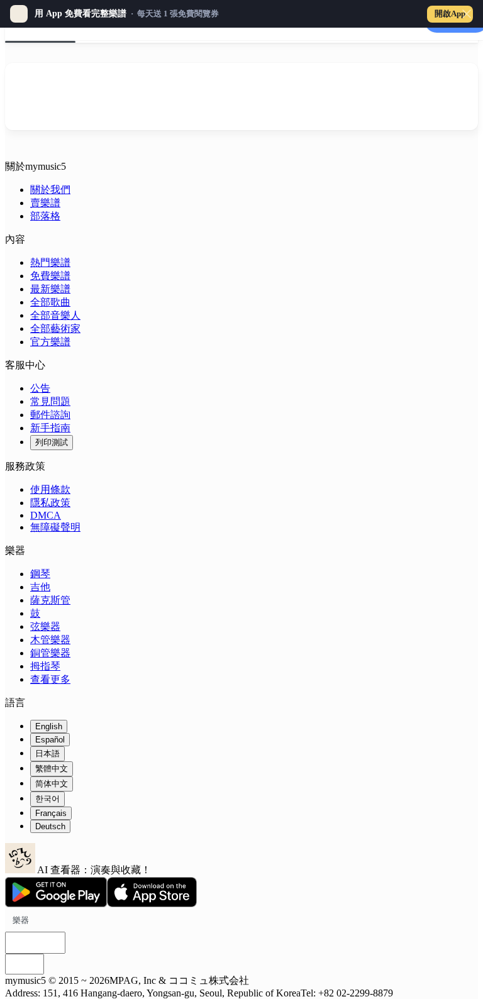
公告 (40, 388)
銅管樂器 (50, 653)
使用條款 (50, 489)
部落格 (45, 216)
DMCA (45, 515)
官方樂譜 (50, 341)
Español (50, 739)
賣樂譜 (45, 202)
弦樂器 (45, 626)
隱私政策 (50, 502)
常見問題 (50, 401)
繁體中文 (51, 768)
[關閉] (466, 14)
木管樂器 (50, 639)
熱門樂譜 (50, 262)
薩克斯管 (50, 600)
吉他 (40, 587)
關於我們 (50, 189)
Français (51, 813)
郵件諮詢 (50, 414)
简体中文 (51, 783)
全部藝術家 (55, 328)
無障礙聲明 (55, 527)
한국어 (47, 798)
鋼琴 (40, 573)
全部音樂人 (55, 315)
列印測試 (51, 442)
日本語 (47, 753)
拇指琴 (45, 666)
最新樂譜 (50, 289)
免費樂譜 (50, 275)
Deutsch (50, 826)
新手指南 (50, 427)
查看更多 (50, 679)
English (48, 726)
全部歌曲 (50, 302)
